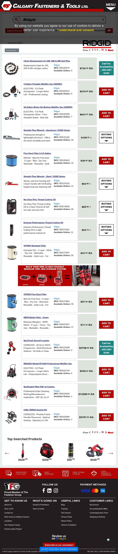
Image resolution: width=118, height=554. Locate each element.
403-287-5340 (107, 71)
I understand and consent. (76, 30)
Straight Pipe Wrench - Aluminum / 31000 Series (47, 130)
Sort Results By (11, 50)
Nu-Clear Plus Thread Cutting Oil (40, 199)
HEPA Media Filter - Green (36, 317)
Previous (5, 452)
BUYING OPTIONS (106, 136)
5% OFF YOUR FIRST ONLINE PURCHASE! (59, 549)
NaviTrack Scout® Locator (36, 340)
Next (108, 452)
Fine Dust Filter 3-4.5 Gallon (37, 153)
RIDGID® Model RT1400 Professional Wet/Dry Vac (48, 363)
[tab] (106, 137)
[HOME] (44, 6)
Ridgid (57, 65)
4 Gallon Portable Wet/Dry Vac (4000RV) (43, 84)
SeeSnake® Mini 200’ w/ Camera (39, 387)
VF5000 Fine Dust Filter (35, 294)
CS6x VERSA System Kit (35, 410)
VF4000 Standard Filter (35, 246)
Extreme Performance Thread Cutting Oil (43, 222)
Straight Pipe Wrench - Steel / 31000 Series (44, 176)
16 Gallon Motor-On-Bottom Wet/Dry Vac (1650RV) (48, 107)
